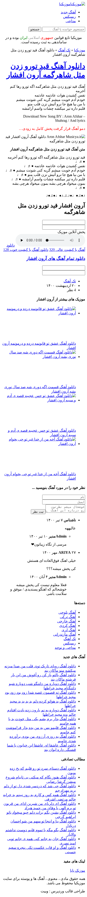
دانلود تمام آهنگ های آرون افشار (55, 258)
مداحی (71, 21)
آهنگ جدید (68, 12)
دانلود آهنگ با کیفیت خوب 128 (25, 250)
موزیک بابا (77, 870)
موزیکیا (79, 50)
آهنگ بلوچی (67, 612)
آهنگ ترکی (68, 617)
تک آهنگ (64, 50)
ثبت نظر (38, 511)
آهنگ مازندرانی (64, 634)
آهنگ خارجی (66, 621)
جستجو (34, 29)
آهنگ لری (68, 630)
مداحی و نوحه (65, 648)
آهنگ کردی (67, 626)
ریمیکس (69, 17)
